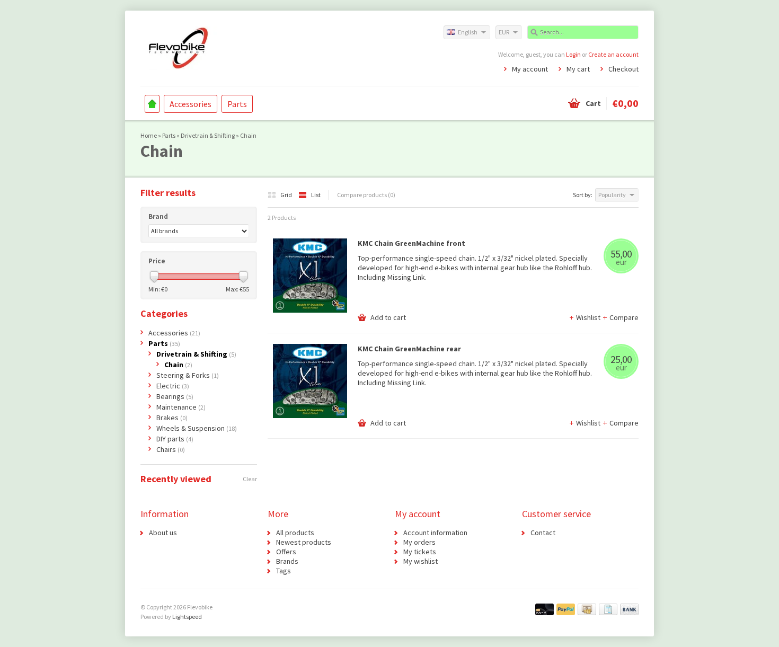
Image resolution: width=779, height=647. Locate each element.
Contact (542, 532)
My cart (578, 69)
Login (573, 54)
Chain (248, 135)
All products (295, 532)
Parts (237, 104)
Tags (283, 570)
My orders (419, 542)
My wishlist (420, 561)
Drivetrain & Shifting (208, 135)
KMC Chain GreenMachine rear (409, 348)
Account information (435, 532)
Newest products (303, 542)
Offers (286, 551)
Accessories (190, 104)
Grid (286, 195)
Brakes (172, 417)
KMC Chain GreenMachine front (411, 243)
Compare (624, 317)
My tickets (419, 551)
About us (163, 532)
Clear (250, 479)
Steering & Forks (187, 375)
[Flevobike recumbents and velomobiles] (265, 47)
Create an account (613, 54)
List (316, 195)
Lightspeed (187, 617)
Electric (172, 386)
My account (530, 69)
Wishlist (589, 317)
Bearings (174, 396)
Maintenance (181, 407)
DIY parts (174, 439)
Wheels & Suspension (196, 428)
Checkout (623, 69)
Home (152, 104)
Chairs (170, 449)
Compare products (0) (366, 195)
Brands (287, 561)
